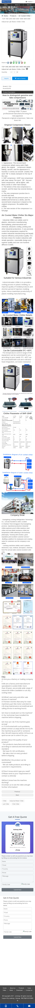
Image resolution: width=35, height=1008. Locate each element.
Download (19, 990)
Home (5, 5)
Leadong (11, 998)
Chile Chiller (15, 804)
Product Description (9, 92)
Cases (29, 988)
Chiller (5, 801)
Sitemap (17, 998)
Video (4, 990)
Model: (5, 86)
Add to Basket (21, 78)
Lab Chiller (6, 804)
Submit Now (17, 890)
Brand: (5, 88)
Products (21, 988)
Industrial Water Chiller (17, 801)
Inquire (6, 78)
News (11, 990)
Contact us (29, 990)
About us (17, 5)
